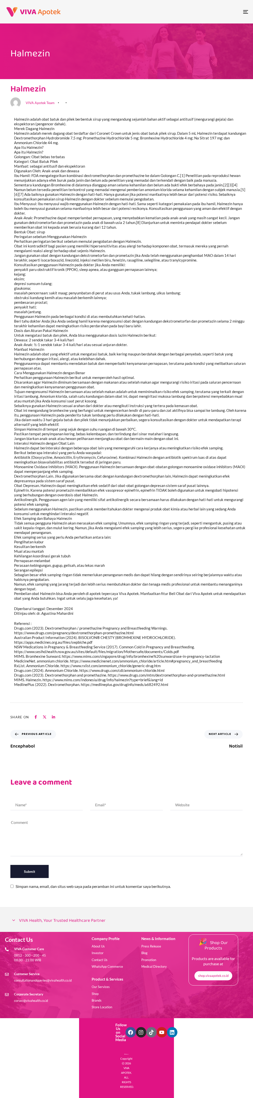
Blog (144, 953)
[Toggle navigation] (207, 11)
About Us (98, 946)
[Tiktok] (151, 1032)
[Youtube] (162, 1032)
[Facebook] (131, 1032)
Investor (98, 953)
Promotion (148, 960)
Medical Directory (154, 966)
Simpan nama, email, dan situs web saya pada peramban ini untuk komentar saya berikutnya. (93, 886)
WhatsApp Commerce (107, 966)
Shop (95, 994)
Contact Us (99, 960)
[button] (126, 920)
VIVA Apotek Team (40, 103)
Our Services (101, 987)
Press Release (151, 946)
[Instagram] (141, 1032)
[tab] (126, 920)
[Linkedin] (172, 1032)
